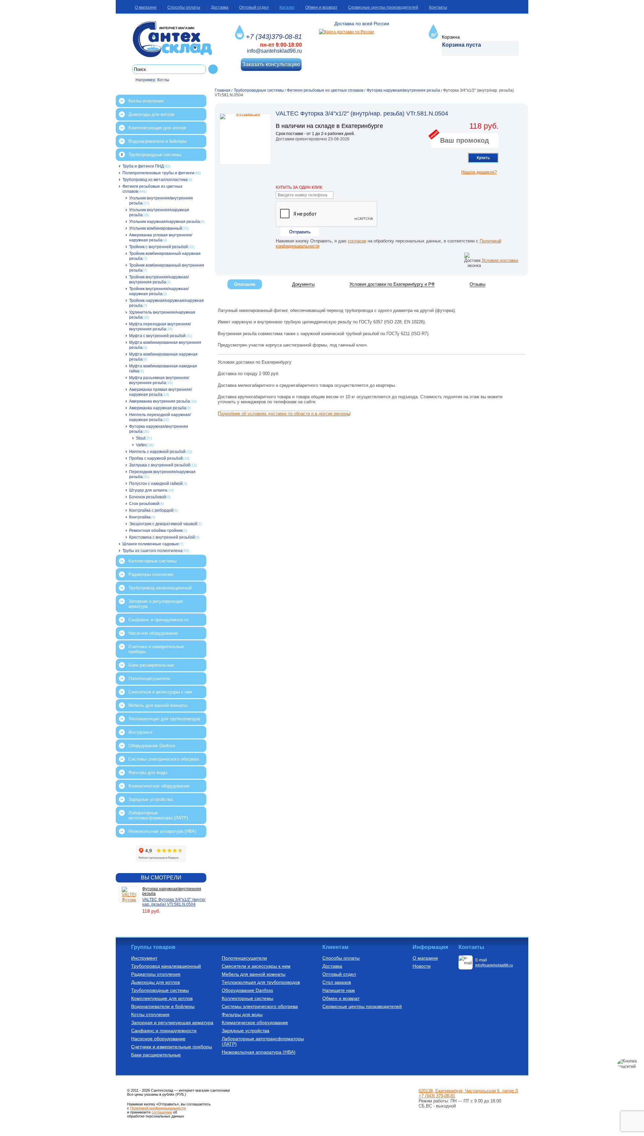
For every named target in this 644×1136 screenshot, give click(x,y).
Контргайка (140, 517)
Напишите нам (338, 990)
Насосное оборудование (153, 633)
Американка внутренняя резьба (159, 401)
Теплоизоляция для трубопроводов (164, 718)
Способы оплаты (183, 7)
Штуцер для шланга (148, 490)
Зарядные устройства (150, 799)
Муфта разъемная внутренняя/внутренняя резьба (159, 380)
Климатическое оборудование (159, 785)
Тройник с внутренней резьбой (158, 246)
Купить (483, 157)
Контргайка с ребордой (151, 510)
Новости (422, 966)
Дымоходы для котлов (151, 114)
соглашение (162, 1112)
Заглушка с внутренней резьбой (159, 465)
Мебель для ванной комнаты (157, 705)
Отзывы (477, 284)
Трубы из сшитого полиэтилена (152, 550)
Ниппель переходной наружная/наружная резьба (160, 417)
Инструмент (140, 732)
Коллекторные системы (152, 560)
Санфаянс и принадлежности (158, 619)
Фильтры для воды (147, 772)
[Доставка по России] (346, 32)
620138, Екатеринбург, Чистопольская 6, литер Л (468, 1090)
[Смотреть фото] (245, 139)
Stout (140, 438)
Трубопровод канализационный (160, 587)
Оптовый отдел (254, 7)
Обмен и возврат (321, 7)
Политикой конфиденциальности (158, 1108)
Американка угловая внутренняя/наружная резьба (160, 237)
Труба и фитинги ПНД (143, 166)
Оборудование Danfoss (151, 745)
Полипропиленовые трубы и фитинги (158, 173)
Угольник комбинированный (155, 228)
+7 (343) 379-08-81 (437, 1095)
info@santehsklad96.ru (274, 51)
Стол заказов (336, 982)
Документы (303, 284)
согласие (357, 240)
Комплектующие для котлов (157, 127)
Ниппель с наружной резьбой (157, 451)
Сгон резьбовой (144, 503)
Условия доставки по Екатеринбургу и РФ (392, 284)
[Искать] (213, 69)
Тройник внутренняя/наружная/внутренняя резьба (159, 279)
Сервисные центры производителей (383, 7)
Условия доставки (500, 260)
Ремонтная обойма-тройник (155, 530)
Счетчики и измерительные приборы (156, 649)
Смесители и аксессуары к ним (160, 691)
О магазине (146, 7)
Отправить (300, 231)
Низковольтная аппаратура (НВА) (162, 831)
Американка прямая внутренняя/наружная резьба (160, 392)
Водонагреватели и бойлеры (157, 141)
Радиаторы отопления (150, 574)
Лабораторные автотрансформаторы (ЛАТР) (158, 815)
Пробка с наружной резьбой (156, 458)
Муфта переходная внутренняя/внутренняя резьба (160, 326)
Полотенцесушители (149, 678)
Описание (244, 284)
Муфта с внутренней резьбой (157, 335)
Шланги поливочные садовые (150, 544)
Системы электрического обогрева (163, 759)
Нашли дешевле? (479, 172)
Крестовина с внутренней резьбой (162, 537)
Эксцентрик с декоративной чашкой (163, 523)
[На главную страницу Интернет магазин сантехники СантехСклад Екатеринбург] (175, 39)
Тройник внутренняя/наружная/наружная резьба (159, 291)
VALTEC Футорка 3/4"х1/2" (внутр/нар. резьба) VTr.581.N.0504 (173, 902)
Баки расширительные (151, 665)
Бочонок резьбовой (147, 497)
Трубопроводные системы (154, 154)
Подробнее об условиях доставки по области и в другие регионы (284, 413)
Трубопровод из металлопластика (154, 179)
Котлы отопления (146, 100)
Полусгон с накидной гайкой (155, 483)
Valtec (141, 445)
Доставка (219, 7)
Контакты (438, 7)
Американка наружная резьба (157, 408)
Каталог (286, 7)
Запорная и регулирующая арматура (155, 604)
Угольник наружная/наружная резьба (164, 221)
